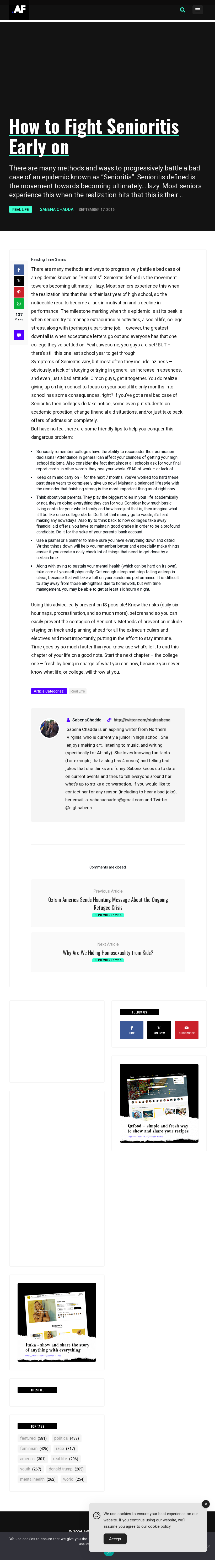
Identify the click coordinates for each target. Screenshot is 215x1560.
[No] (208, 1546)
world (73, 1479)
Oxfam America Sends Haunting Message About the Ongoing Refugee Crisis (108, 903)
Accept (115, 1539)
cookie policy (159, 1526)
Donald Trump (66, 1469)
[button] (182, 10)
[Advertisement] (107, 69)
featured (33, 1438)
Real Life (20, 209)
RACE (65, 1448)
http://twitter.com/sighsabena (142, 719)
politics (66, 1438)
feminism (34, 1448)
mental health (38, 1479)
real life (65, 1458)
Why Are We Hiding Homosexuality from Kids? (108, 952)
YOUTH (30, 1469)
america (33, 1458)
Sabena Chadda (56, 209)
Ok (108, 1552)
